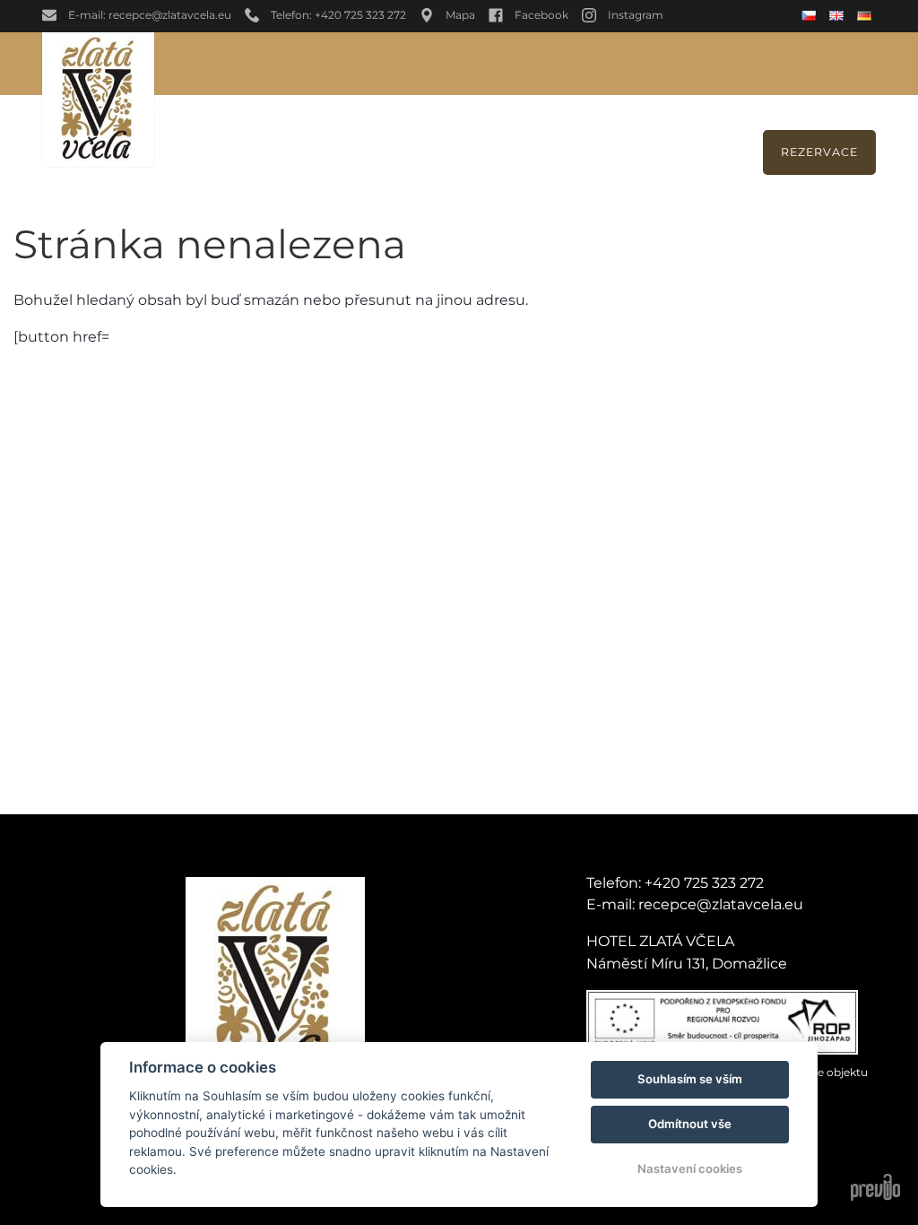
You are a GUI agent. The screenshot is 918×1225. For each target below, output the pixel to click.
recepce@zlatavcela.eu (720, 904)
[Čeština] (810, 16)
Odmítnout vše (690, 1123)
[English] (838, 15)
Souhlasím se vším (689, 1079)
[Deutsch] (866, 15)
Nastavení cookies (689, 1168)
